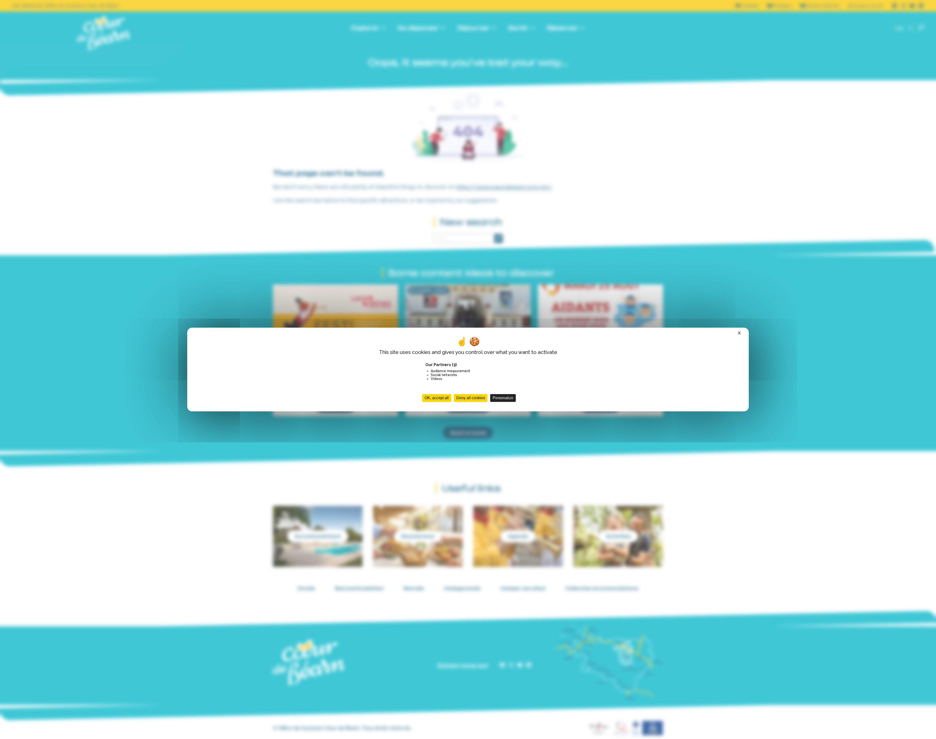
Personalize (503, 398)
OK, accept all (437, 398)
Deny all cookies (470, 398)
